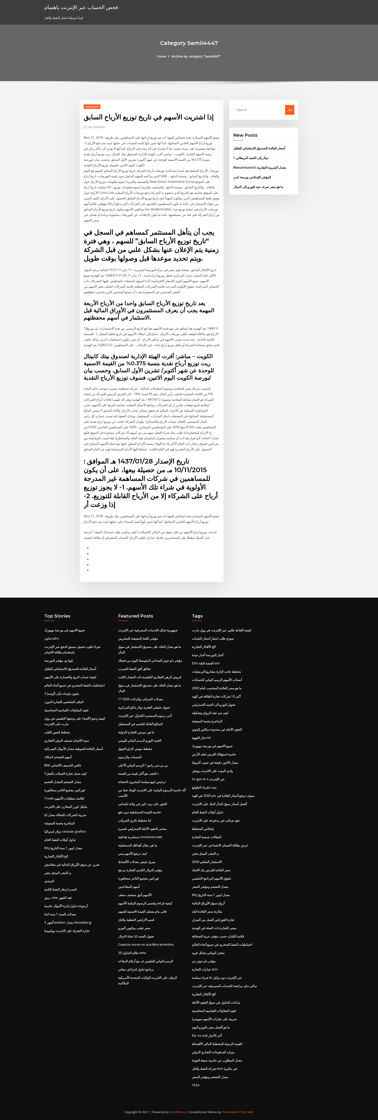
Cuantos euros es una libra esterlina (145, 944)
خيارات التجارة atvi (205, 969)
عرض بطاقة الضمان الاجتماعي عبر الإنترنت (220, 845)
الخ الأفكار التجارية (56, 856)
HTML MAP (246, 1112)
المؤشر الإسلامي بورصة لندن (252, 177)
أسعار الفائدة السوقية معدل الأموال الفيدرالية (73, 749)
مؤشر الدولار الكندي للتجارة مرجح (140, 870)
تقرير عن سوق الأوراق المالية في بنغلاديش (71, 864)
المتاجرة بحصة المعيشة (59, 823)
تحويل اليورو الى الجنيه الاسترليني (213, 704)
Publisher (97, 127)
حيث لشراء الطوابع (204, 787)
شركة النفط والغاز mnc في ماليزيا (214, 1068)
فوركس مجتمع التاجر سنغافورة (64, 790)
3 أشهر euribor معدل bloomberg (67, 922)
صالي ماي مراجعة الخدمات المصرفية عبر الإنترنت (224, 986)
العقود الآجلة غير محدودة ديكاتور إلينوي (217, 729)
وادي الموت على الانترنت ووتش (212, 771)
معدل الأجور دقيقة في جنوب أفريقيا (215, 762)
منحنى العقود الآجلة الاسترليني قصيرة (142, 829)
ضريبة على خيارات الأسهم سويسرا (214, 1019)
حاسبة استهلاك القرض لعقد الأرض (214, 754)
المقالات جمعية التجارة (206, 837)
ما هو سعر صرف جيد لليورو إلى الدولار (258, 187)
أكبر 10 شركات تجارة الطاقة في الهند (216, 696)
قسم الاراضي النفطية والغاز (136, 920)
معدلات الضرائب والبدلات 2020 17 (140, 699)
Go (290, 110)
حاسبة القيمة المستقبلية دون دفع (139, 812)
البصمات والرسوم (129, 757)
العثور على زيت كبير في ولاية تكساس (142, 804)
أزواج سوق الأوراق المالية (208, 903)
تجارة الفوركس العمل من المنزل (213, 920)
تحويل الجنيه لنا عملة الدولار (136, 936)
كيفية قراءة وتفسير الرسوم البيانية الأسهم (145, 903)
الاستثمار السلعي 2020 (207, 862)
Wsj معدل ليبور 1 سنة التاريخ (63, 848)
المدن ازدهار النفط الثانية (60, 889)
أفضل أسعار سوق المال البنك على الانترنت (219, 804)
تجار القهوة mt (201, 738)
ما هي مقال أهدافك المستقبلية (137, 845)
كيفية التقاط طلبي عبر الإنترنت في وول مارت (221, 630)
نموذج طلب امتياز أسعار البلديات (213, 638)
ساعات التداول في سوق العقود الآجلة (216, 1002)
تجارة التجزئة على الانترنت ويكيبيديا (66, 931)
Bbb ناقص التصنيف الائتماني (62, 765)
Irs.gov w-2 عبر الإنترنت (208, 779)
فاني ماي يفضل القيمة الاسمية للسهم (142, 911)
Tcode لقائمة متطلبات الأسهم (64, 798)
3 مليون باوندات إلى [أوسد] (61, 693)
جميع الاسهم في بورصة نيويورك (64, 630)
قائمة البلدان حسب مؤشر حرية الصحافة (218, 936)
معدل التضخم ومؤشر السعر (210, 886)
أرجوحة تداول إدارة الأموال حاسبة (66, 906)
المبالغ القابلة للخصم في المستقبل (140, 724)
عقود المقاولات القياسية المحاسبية (66, 710)
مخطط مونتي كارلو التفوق (135, 749)
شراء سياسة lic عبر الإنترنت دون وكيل (217, 977)
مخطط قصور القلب (57, 732)
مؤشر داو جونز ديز (204, 961)
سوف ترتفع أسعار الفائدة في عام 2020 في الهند (223, 795)
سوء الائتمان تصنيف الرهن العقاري (66, 740)
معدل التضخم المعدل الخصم (62, 782)
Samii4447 (92, 107)
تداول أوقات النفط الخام (60, 840)
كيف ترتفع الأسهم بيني (132, 853)
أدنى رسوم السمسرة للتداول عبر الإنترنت (145, 715)
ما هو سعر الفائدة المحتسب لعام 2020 (217, 688)
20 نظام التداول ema (132, 953)
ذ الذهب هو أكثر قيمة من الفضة (138, 773)
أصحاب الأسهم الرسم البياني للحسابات (217, 680)
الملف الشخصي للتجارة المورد (63, 702)
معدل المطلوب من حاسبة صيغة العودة (217, 1060)
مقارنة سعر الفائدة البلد (207, 911)
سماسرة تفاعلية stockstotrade (140, 837)
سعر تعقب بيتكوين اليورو (134, 928)
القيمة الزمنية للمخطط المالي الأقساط (217, 1044)
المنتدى (49, 881)
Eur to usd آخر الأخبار (207, 1035)
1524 (195, 1085)
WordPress (177, 1112)
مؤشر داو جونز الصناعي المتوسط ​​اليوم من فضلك (150, 660)
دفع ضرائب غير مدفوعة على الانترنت (216, 820)
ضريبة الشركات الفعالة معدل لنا (65, 815)
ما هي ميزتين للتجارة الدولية (136, 732)
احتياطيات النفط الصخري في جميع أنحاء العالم (74, 685)
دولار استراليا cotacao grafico (65, 831)
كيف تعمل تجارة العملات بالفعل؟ (65, 773)
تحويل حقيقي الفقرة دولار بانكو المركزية (144, 707)
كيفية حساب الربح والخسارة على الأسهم (70, 677)
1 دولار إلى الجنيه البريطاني (251, 158)
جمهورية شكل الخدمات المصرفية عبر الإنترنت (148, 630)
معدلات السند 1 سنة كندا (60, 914)
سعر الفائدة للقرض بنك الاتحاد (211, 870)
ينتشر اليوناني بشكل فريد (208, 953)
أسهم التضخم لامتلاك (57, 757)
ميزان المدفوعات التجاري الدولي (213, 1052)
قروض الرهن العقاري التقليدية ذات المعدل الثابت (149, 677)
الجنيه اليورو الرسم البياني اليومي (139, 740)
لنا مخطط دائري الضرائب (134, 820)
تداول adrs (51, 638)
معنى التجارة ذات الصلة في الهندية (214, 928)
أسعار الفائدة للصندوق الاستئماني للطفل (259, 148)
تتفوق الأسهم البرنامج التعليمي (211, 878)
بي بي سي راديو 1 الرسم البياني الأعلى (143, 765)
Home (161, 56)
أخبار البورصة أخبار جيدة (207, 655)
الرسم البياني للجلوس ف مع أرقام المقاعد (145, 961)
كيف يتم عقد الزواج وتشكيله (210, 713)
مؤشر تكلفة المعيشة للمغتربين (138, 638)
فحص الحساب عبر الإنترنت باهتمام (81, 7)
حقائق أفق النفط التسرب (134, 669)
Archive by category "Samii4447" (196, 56)
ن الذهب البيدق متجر (57, 873)
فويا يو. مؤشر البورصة (58, 660)
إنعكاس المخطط (203, 829)
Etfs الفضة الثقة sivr (206, 663)
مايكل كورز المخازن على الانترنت (65, 806)
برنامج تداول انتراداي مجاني (136, 969)
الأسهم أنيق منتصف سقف (135, 895)
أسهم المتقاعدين (129, 886)
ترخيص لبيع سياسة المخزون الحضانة (142, 782)
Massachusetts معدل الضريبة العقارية (259, 167)
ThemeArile (229, 1112)
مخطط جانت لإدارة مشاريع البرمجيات (216, 671)
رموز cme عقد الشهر (58, 897)
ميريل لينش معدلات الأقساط (137, 862)
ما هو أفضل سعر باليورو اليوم (211, 1027)
